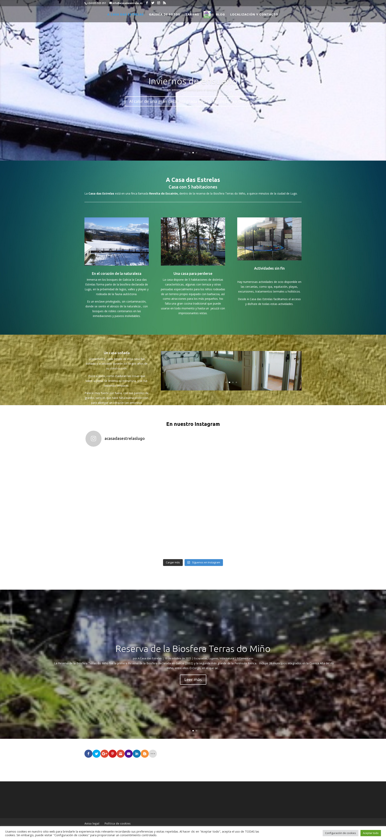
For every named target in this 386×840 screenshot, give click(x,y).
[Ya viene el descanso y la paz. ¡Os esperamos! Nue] (166, 477)
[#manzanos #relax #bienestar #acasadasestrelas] (274, 477)
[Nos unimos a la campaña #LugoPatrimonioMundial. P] (220, 530)
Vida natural (228, 658)
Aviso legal (91, 823)
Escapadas (202, 658)
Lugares (215, 658)
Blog (220, 14)
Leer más (193, 679)
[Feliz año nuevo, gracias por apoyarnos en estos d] (220, 477)
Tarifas (192, 14)
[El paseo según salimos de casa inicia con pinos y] (112, 477)
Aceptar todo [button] (371, 833)
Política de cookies (117, 823)
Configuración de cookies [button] (340, 833)
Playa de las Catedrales (193, 648)
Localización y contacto (254, 14)
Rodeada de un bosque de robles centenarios (193, 101)
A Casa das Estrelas (125, 14)
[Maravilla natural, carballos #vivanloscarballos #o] (112, 530)
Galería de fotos (164, 14)
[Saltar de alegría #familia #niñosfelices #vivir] (274, 530)
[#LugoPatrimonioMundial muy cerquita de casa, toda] (166, 530)
